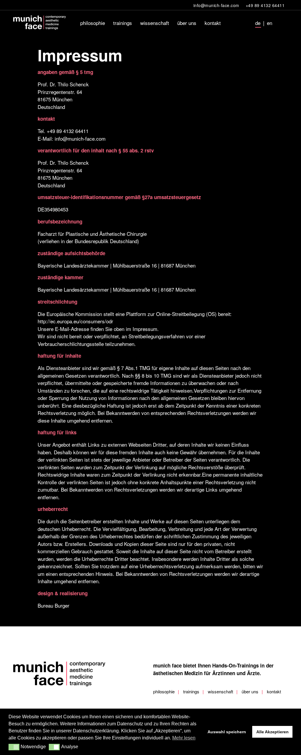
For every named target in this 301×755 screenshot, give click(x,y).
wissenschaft (220, 691)
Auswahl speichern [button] (227, 731)
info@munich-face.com (80, 138)
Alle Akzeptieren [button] (272, 731)
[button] (14, 747)
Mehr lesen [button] (183, 737)
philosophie (164, 691)
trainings (191, 691)
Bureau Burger (53, 605)
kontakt (274, 691)
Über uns (250, 691)
